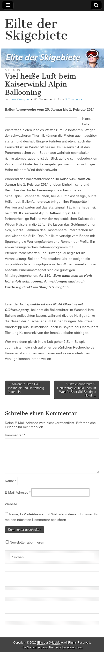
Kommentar (15, 435)
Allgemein (12, 70)
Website (11, 504)
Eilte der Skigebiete (36, 29)
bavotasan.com (72, 647)
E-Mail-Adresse (17, 492)
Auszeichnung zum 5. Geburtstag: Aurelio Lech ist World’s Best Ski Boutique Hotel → (76, 389)
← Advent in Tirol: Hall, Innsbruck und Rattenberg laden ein (26, 387)
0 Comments (73, 99)
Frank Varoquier (19, 99)
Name (10, 481)
